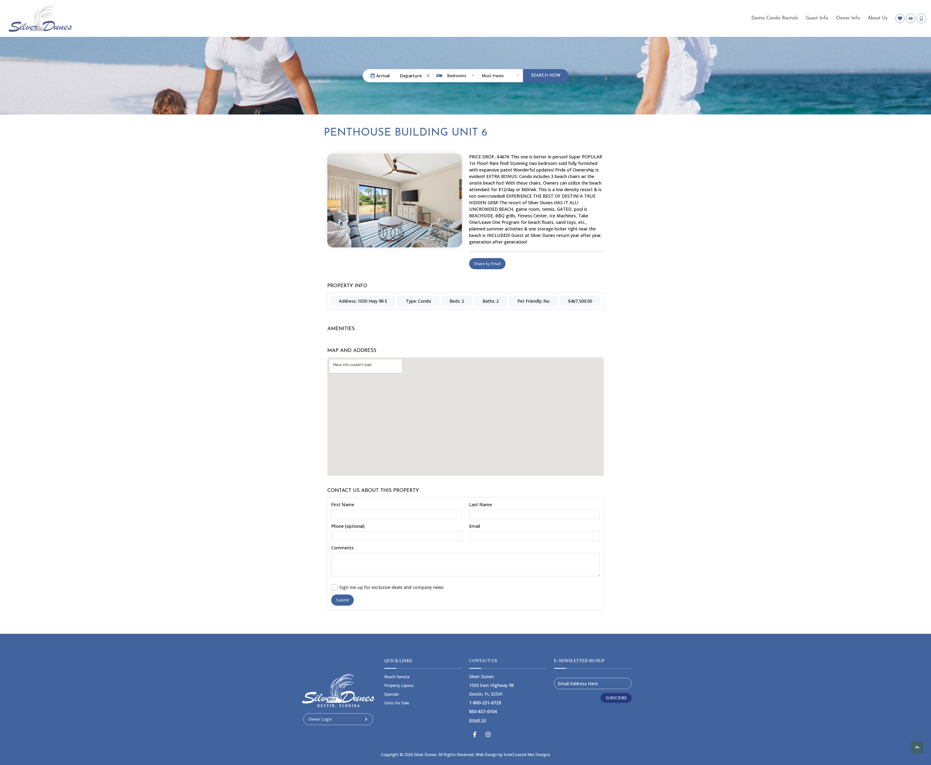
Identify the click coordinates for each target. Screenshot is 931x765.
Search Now (546, 75)
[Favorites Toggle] (900, 18)
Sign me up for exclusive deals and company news (391, 587)
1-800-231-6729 (485, 703)
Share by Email (487, 263)
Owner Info (848, 18)
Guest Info (817, 18)
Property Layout (399, 685)
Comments (342, 548)
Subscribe (616, 698)
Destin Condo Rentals (774, 18)
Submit (342, 600)
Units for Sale (396, 703)
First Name (342, 504)
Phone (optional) (348, 526)
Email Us (477, 720)
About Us (878, 18)
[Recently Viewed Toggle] (910, 18)
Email (474, 526)
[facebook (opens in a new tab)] (475, 734)
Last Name (480, 504)
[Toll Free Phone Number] (921, 18)
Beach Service (396, 676)
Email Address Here (578, 683)
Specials (391, 694)
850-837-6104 (483, 711)
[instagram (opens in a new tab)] (488, 734)
